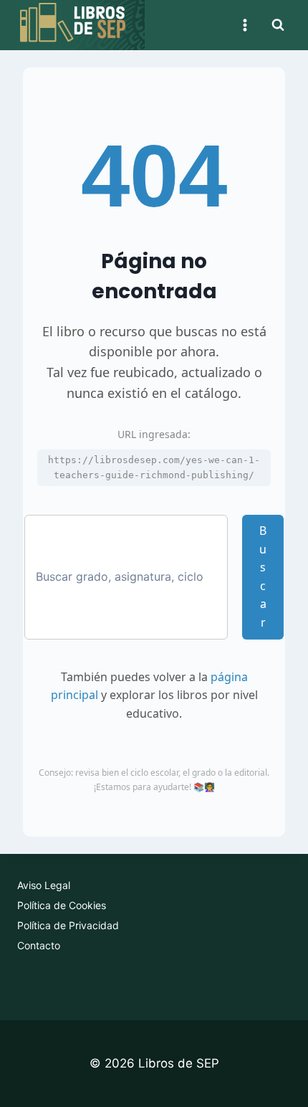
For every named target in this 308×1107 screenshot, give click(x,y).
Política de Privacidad (68, 925)
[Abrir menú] (244, 25)
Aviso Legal (43, 885)
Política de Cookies (61, 905)
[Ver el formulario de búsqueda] (278, 25)
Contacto (38, 945)
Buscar (262, 576)
